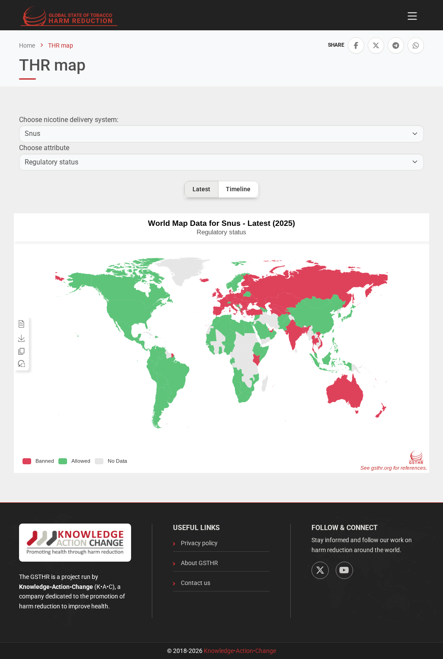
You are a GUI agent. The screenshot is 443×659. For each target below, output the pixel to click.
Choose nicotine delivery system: (69, 120)
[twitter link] (376, 45)
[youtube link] (344, 570)
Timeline (238, 189)
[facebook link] (356, 45)
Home (27, 45)
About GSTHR (199, 562)
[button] (356, 45)
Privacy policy (199, 543)
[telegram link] (396, 45)
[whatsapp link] (416, 45)
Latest (201, 189)
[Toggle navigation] (412, 16)
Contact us (195, 582)
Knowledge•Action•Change (240, 650)
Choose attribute (44, 148)
